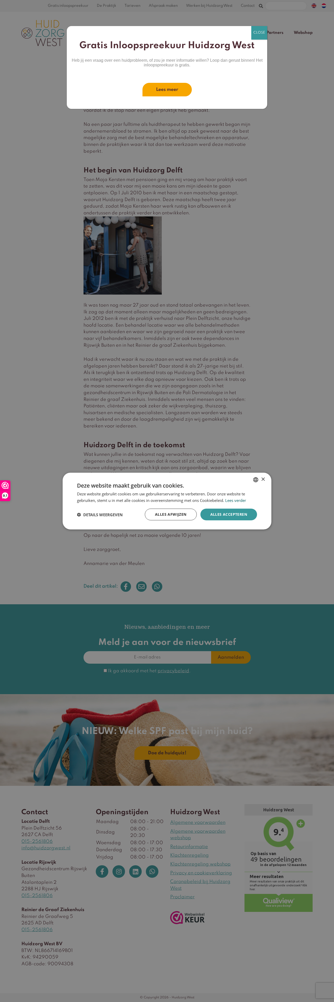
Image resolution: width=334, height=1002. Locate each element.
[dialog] (167, 501)
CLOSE (259, 32)
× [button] (263, 479)
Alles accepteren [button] (228, 514)
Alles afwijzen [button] (171, 514)
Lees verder (235, 500)
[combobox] (255, 479)
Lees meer (167, 89)
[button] (100, 514)
